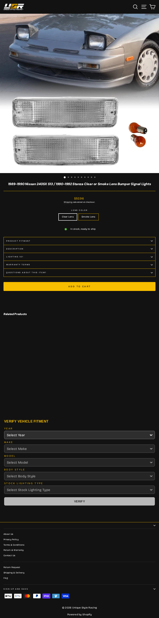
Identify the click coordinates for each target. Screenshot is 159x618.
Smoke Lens (88, 216)
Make (8, 442)
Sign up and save (16, 589)
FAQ (6, 578)
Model (10, 456)
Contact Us (9, 555)
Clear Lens (68, 216)
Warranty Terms (18, 265)
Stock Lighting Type (23, 483)
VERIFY (79, 501)
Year (8, 428)
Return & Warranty (14, 550)
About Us (8, 534)
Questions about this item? (26, 272)
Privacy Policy (11, 539)
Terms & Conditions (14, 545)
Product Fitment (18, 241)
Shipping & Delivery (14, 573)
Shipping (68, 202)
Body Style (14, 469)
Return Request (12, 567)
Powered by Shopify (79, 614)
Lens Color (79, 210)
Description (15, 249)
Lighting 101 (15, 257)
